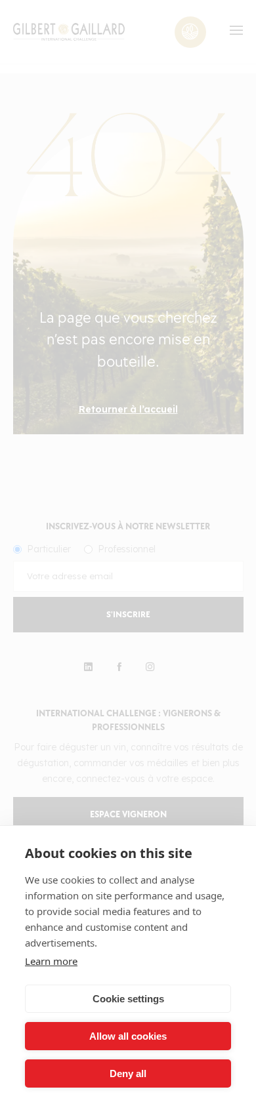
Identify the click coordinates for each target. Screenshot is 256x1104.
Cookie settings (128, 998)
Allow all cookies (128, 1036)
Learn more (51, 961)
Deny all (128, 1073)
